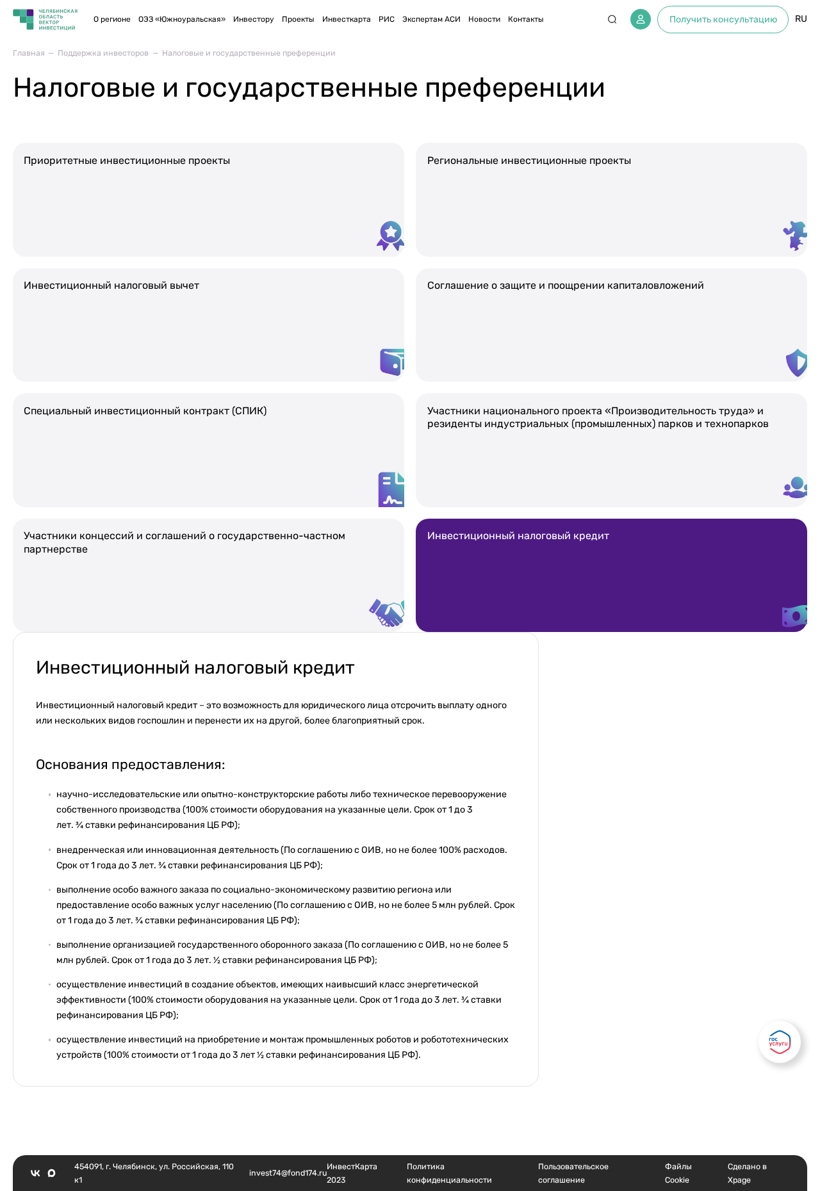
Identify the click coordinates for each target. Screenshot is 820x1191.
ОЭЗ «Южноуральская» (182, 19)
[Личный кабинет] (640, 19)
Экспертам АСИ (431, 19)
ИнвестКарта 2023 (352, 1173)
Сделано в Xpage (747, 1173)
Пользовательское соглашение (573, 1173)
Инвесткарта (346, 19)
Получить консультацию (723, 19)
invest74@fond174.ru (288, 1173)
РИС (387, 19)
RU (801, 18)
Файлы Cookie (678, 1173)
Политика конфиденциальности (449, 1173)
